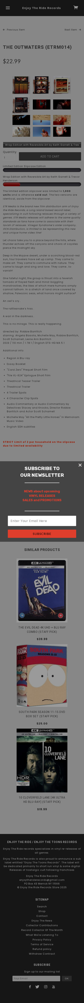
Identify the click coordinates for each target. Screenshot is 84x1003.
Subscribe (42, 533)
